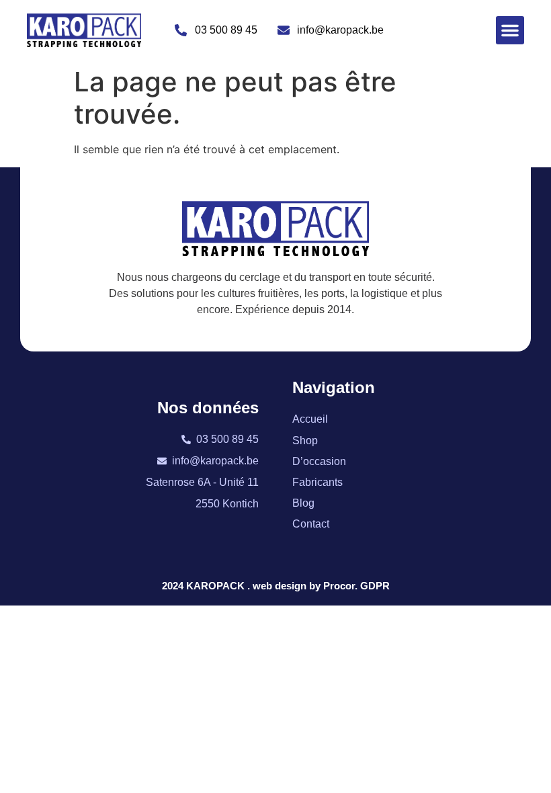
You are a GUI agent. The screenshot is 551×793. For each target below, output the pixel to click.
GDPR (375, 585)
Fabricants (317, 482)
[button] (510, 30)
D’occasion (319, 461)
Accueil (310, 419)
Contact (310, 524)
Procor (339, 585)
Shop (305, 440)
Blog (303, 503)
